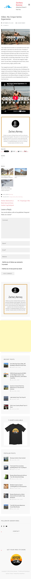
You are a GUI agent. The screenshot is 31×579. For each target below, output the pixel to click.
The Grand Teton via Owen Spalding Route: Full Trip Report (18, 466)
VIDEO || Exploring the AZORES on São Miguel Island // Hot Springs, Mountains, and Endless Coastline (18, 375)
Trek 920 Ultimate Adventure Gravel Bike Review (17, 506)
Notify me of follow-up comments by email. (12, 263)
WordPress (22, 573)
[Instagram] (3, 526)
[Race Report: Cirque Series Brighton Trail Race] (7, 171)
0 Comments (6, 25)
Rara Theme (10, 573)
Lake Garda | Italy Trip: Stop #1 (18, 397)
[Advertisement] (15, 336)
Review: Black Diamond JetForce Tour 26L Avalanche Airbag (18, 476)
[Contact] (16, 541)
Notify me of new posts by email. (12, 269)
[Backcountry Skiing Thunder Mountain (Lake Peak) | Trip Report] (7, 183)
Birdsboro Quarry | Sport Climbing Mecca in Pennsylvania (18, 485)
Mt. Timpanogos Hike (24, 201)
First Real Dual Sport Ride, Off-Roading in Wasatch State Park (18, 364)
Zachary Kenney (19, 3)
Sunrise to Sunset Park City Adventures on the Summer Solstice (17, 387)
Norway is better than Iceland (17, 458)
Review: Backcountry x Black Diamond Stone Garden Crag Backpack (7, 203)
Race (17, 196)
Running (11, 194)
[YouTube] (6, 526)
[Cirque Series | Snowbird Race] (21, 171)
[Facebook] (1, 526)
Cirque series (12, 196)
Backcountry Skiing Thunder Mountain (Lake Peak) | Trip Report (6, 189)
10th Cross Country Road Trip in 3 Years (18, 406)
